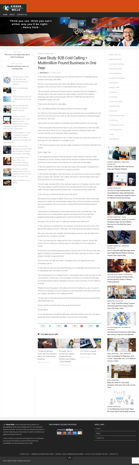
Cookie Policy (25, 454)
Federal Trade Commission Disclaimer (69, 454)
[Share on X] (46, 326)
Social (111, 134)
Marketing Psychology (115, 301)
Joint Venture (113, 83)
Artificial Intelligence (115, 274)
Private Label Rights (116, 101)
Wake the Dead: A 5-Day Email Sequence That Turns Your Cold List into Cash (121, 385)
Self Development (115, 130)
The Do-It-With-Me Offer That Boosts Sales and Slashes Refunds (20, 108)
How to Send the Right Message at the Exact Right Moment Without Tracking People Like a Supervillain (121, 253)
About (12, 15)
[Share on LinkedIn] (93, 326)
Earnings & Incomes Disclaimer (42, 454)
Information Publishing (116, 64)
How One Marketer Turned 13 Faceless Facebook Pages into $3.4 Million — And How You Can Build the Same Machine (17, 137)
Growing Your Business (117, 78)
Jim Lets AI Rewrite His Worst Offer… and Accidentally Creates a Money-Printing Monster (120, 279)
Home (5, 15)
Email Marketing (114, 106)
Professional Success (116, 125)
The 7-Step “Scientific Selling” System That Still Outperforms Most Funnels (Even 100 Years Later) (121, 305)
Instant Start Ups (115, 55)
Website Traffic (114, 87)
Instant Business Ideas (117, 115)
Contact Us (22, 15)
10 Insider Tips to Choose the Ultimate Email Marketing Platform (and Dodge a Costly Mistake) (67, 356)
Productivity (113, 111)
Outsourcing (113, 120)
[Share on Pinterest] (77, 326)
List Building (113, 97)
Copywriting (113, 92)
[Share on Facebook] (62, 326)
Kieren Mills (44, 73)
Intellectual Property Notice (96, 454)
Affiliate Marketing (115, 59)
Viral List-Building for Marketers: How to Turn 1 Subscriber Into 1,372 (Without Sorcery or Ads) (121, 358)
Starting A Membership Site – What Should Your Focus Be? (22, 99)
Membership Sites (115, 69)
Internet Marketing (45, 54)
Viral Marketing (114, 139)
